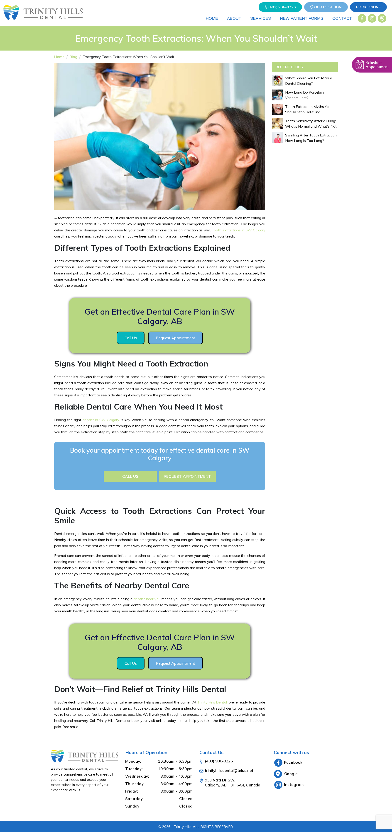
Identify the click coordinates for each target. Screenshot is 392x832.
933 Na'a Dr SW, (232, 782)
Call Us (131, 337)
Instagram (294, 784)
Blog (73, 56)
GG (382, 18)
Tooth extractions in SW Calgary (238, 230)
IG (372, 18)
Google (291, 773)
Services (260, 18)
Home (212, 18)
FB (362, 18)
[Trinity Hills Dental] (43, 18)
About (234, 18)
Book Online (368, 7)
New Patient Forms (301, 18)
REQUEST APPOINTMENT (187, 476)
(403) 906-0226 (282, 7)
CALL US (130, 476)
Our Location (328, 7)
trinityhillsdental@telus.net (229, 770)
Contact (342, 18)
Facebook (293, 762)
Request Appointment (175, 337)
